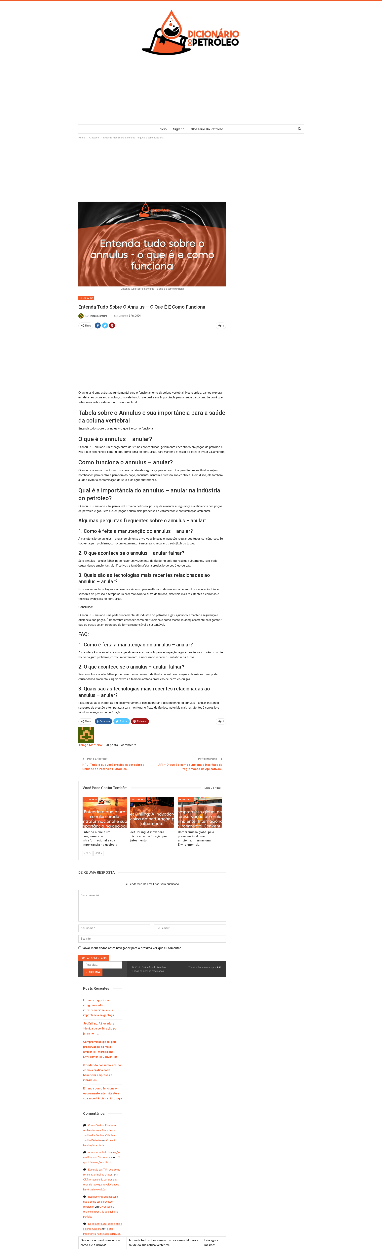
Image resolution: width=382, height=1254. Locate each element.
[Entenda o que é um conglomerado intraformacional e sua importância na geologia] (105, 812)
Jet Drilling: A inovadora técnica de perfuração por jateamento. (100, 1028)
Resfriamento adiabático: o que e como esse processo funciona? (100, 1202)
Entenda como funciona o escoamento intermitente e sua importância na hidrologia (102, 1093)
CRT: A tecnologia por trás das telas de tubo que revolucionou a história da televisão (101, 1185)
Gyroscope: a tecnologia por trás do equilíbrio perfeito (100, 1212)
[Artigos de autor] (86, 734)
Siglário (178, 129)
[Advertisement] (191, 94)
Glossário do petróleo (207, 129)
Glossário (86, 298)
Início (163, 129)
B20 (219, 967)
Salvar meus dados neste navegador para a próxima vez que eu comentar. (131, 948)
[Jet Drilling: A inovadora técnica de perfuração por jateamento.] (152, 812)
